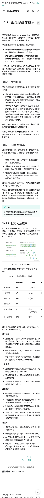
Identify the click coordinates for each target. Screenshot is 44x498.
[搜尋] (38, 11)
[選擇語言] (33, 11)
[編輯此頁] (38, 23)
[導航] (3, 11)
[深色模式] (28, 11)
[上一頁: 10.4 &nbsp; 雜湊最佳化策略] (5, 459)
